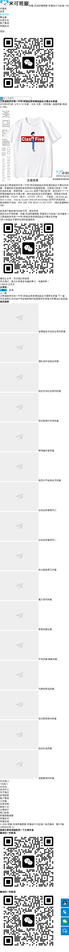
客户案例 (4, 23)
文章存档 (4, 804)
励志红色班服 (45, 748)
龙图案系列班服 (46, 778)
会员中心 (4, 789)
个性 (5, 219)
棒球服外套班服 (46, 450)
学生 (19, 219)
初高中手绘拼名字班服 (50, 480)
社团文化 (4, 20)
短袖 (28, 219)
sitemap (3, 787)
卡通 (14, 219)
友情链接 (4, 795)
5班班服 (47, 104)
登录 (36, 211)
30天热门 (4, 781)
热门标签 (4, 812)
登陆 (2, 31)
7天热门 (4, 784)
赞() (3, 290)
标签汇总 (4, 807)
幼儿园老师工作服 (47, 570)
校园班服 (4, 14)
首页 (2, 11)
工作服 (3, 801)
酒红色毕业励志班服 (49, 361)
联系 (10, 290)
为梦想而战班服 (46, 689)
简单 (32, 219)
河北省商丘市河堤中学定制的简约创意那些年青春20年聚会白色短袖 (33, 299)
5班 (1, 219)
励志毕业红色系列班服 (50, 391)
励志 (10, 219)
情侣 (23, 219)
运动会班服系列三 (47, 510)
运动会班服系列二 (47, 540)
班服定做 (4, 821)
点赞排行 (4, 810)
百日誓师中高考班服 (49, 421)
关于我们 (4, 792)
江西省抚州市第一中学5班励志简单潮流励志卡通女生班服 (28, 217)
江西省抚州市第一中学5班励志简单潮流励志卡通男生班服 (28, 296)
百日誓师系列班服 (47, 718)
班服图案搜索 (6, 815)
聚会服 (3, 17)
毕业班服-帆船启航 (48, 659)
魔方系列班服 (45, 599)
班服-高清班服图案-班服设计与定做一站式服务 (43, 214)
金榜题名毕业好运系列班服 (52, 331)
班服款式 (4, 26)
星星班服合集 (45, 629)
